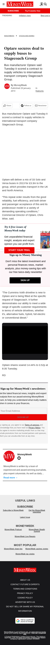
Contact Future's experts (25, 584)
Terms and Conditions (25, 589)
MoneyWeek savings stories (36, 549)
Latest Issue (25, 517)
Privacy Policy (25, 593)
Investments (9, 36)
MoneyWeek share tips (13, 549)
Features (40, 91)
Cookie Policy (25, 598)
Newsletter (42, 105)
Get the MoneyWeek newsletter (37, 511)
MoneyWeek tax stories (25, 554)
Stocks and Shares (26, 36)
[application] (25, 339)
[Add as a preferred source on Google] (25, 621)
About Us (25, 580)
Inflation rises (25, 15)
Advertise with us (25, 602)
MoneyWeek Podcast (13, 529)
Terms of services (32, 425)
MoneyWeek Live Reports (25, 536)
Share (9, 105)
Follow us (27, 105)
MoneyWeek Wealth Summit (37, 530)
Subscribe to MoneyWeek (13, 510)
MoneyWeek (20, 85)
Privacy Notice (34, 428)
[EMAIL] (19, 458)
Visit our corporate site (34, 633)
